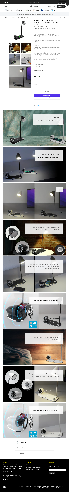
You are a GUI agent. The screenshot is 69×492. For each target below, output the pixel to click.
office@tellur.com (34, 471)
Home (3, 17)
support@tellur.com (34, 469)
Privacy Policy (29, 486)
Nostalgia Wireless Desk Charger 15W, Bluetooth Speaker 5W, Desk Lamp (21, 17)
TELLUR (4, 487)
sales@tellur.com (32, 464)
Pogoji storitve (22, 486)
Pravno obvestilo (62, 486)
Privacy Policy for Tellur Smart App (46, 487)
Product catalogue (62, 487)
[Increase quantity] (39, 87)
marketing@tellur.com (36, 467)
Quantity (35, 84)
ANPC (56, 487)
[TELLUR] (34, 6)
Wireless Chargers (7, 17)
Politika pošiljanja (54, 486)
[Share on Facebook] (37, 105)
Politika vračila (46, 486)
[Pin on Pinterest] (38, 105)
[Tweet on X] (36, 105)
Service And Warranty (37, 486)
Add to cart (47, 91)
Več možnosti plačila (46, 97)
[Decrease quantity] (35, 87)
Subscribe (52, 473)
